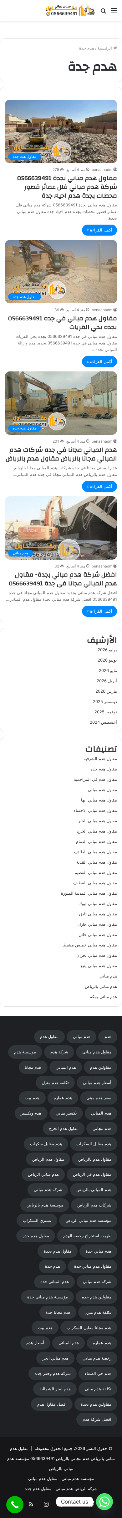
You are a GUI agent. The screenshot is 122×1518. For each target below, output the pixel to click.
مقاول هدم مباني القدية (96, 862)
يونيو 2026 (107, 660)
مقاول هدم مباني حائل (98, 934)
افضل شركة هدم (97, 1419)
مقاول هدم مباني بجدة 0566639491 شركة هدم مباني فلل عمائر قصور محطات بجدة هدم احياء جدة (67, 186)
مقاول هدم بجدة (58, 1251)
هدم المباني (66, 1067)
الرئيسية (105, 48)
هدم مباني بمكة (103, 996)
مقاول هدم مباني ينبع (99, 965)
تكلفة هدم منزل (55, 1082)
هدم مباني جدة (98, 1251)
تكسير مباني (66, 1113)
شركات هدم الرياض (94, 1204)
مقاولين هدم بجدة (96, 1404)
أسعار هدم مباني (97, 1082)
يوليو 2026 (107, 649)
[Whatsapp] (104, 1501)
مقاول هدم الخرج (64, 1128)
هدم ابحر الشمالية (55, 1388)
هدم (107, 1036)
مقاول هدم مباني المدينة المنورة (89, 893)
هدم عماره (63, 1097)
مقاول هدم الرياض (48, 1159)
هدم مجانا (33, 1067)
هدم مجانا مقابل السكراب (89, 1327)
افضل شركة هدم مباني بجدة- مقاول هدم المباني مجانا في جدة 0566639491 (63, 579)
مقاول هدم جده (103, 768)
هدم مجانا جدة (58, 1312)
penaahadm (102, 169)
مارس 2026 (106, 691)
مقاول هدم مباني (102, 789)
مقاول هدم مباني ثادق (98, 913)
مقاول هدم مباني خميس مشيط (90, 944)
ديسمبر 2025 (105, 701)
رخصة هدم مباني (97, 1358)
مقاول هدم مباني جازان (97, 924)
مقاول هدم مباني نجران (96, 955)
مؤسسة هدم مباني (78, 1478)
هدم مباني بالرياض (101, 986)
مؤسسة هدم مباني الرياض (88, 1220)
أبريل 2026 (107, 680)
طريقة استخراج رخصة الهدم (87, 1235)
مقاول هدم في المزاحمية (95, 779)
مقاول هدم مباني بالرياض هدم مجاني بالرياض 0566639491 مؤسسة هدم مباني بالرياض (61, 1458)
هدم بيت (32, 1097)
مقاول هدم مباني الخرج (97, 831)
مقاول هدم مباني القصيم (95, 872)
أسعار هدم (35, 1342)
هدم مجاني (102, 1128)
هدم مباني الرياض (43, 1174)
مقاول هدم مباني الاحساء (95, 810)
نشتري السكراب (37, 1220)
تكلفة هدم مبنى (98, 1388)
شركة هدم (59, 1051)
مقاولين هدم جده (96, 1296)
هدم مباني (108, 975)
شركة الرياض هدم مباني (77, 1488)
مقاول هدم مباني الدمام (96, 841)
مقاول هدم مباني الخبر (97, 820)
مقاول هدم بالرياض (94, 1159)
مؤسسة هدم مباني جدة (47, 1296)
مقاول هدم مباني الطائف (95, 851)
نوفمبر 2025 (105, 711)
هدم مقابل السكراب (93, 1143)
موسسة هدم (25, 1051)
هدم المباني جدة (54, 1281)
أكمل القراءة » (99, 229)
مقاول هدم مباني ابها (99, 799)
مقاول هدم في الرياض (92, 1174)
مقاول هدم (49, 1036)
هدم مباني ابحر (56, 1358)
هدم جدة (52, 1266)
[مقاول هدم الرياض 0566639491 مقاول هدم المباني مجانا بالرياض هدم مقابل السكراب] (70, 10)
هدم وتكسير (31, 1113)
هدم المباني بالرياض (93, 1189)
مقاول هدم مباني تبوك (98, 903)
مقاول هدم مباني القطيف (95, 882)
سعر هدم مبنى (98, 1097)
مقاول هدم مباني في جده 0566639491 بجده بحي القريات (62, 322)
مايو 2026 (108, 670)
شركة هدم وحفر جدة (53, 1373)
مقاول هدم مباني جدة (92, 1266)
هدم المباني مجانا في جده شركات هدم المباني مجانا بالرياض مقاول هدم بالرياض (61, 454)
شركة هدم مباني (48, 1189)
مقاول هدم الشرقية (100, 758)
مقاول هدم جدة (36, 1235)
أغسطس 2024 (103, 722)
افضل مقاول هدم (52, 1404)
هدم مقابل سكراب (46, 1143)
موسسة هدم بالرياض (45, 1204)
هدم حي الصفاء (98, 1373)
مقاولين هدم (100, 1067)
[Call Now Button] (14, 1504)
